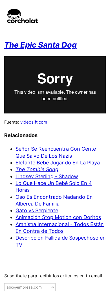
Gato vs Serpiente (37, 210)
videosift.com (33, 122)
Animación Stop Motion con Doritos (58, 217)
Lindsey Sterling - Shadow (47, 176)
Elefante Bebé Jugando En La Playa (58, 163)
